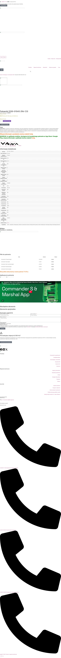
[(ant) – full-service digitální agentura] (7, 399)
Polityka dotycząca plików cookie (54, 392)
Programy (58, 379)
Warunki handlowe (56, 385)
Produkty (30, 67)
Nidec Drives (2, 397)
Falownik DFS (57, 361)
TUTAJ (26, 272)
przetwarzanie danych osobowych (41, 326)
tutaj (31, 134)
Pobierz (52, 259)
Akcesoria (58, 366)
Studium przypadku (52, 67)
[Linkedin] (4, 349)
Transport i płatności (56, 387)
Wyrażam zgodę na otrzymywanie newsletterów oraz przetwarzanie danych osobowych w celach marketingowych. (22, 325)
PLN (1, 57)
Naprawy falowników (56, 370)
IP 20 (8, 222)
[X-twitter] (6, 349)
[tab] (3, 144)
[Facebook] (1, 349)
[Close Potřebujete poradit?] (2, 656)
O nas (59, 67)
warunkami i (29, 326)
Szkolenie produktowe (56, 372)
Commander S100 (11, 74)
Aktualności (45, 67)
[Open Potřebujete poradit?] (1, 656)
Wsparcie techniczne (37, 67)
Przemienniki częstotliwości (55, 355)
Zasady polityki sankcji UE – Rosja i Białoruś (52, 394)
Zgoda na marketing (3, 324)
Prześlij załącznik (3, 322)
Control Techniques (3, 74)
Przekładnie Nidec (57, 357)
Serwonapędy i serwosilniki (55, 359)
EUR (4, 57)
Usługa (59, 374)
